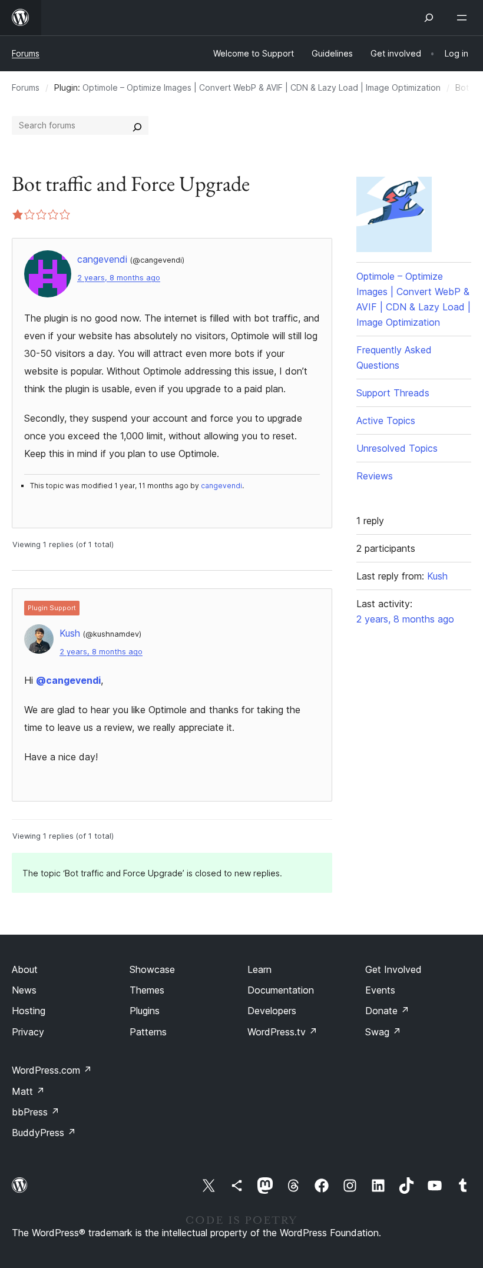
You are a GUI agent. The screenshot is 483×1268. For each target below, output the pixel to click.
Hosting (28, 1011)
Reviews (374, 476)
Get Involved (393, 969)
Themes (147, 990)
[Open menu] (464, 17)
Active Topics (385, 420)
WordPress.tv (282, 1032)
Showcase (152, 969)
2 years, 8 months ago (118, 277)
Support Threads (392, 393)
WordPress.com (52, 1070)
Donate (387, 1011)
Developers (271, 1011)
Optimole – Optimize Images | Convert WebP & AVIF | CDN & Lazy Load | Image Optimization (261, 87)
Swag (383, 1032)
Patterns (148, 1032)
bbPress (35, 1112)
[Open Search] (428, 17)
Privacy (28, 1032)
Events (380, 990)
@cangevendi (68, 680)
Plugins (145, 1011)
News (24, 990)
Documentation (280, 990)
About (25, 969)
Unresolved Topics (397, 448)
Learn (259, 969)
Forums (25, 53)
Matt (28, 1091)
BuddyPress (44, 1132)
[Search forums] (137, 125)
